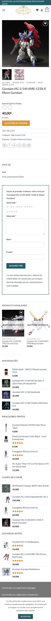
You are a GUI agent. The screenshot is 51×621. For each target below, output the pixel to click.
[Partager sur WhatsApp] (4, 145)
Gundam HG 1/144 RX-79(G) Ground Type (11, 342)
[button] (3, 10)
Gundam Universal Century (21, 139)
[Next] (44, 43)
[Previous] (6, 43)
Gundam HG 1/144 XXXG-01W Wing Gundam (38, 342)
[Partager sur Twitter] (14, 145)
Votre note (11, 203)
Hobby (18, 103)
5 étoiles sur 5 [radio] (11, 211)
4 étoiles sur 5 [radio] (28, 207)
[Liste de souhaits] (37, 10)
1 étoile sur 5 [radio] (7, 207)
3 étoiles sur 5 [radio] (18, 207)
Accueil (6, 82)
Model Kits (18, 82)
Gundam (30, 82)
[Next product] (4, 107)
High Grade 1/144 (18, 135)
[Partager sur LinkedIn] (29, 145)
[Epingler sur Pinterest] (24, 145)
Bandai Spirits (8, 103)
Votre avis (11, 216)
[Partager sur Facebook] (9, 145)
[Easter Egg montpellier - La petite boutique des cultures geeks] (23, 10)
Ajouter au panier (16, 123)
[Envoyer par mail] (19, 145)
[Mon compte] (42, 10)
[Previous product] (10, 107)
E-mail (9, 252)
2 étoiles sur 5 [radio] (11, 207)
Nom (9, 239)
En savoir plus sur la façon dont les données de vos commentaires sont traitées (24, 282)
